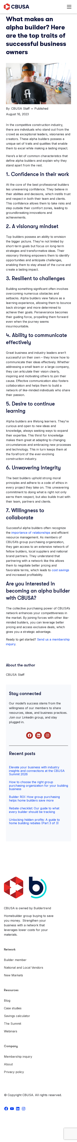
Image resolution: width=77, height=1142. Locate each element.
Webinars (10, 1031)
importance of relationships (30, 532)
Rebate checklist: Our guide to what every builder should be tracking (34, 809)
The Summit (12, 1023)
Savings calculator (17, 1016)
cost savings (60, 570)
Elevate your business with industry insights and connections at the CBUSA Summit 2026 (37, 770)
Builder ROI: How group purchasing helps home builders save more (34, 798)
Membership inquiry (18, 1056)
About (8, 1064)
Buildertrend (42, 908)
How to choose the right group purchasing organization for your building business (38, 785)
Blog (7, 1000)
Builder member (15, 960)
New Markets (13, 975)
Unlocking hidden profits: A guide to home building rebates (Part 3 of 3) (34, 821)
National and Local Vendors (23, 967)
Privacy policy (14, 1072)
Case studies (12, 1008)
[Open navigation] (70, 6)
